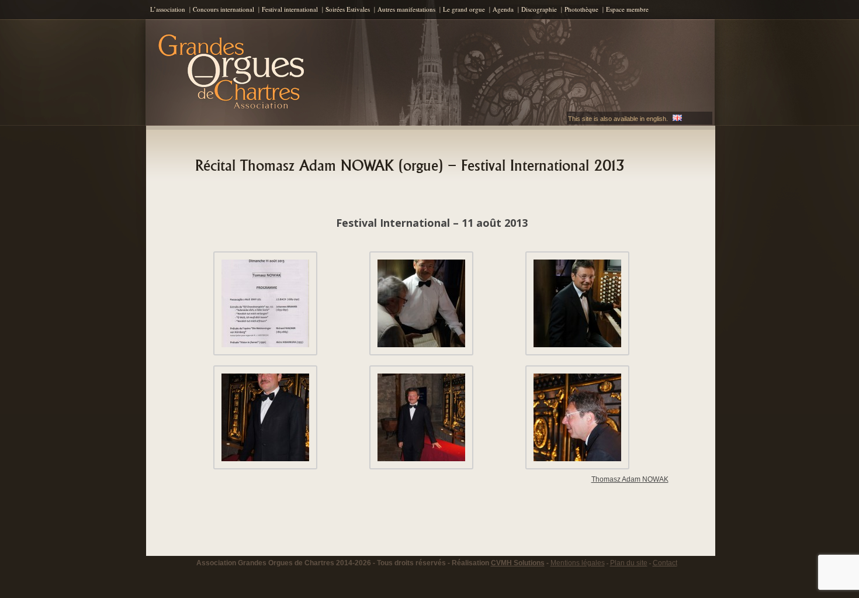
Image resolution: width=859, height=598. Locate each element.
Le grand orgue (464, 9)
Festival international (290, 9)
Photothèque (581, 9)
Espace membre (627, 9)
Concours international (223, 9)
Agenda (503, 9)
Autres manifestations (406, 9)
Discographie (539, 9)
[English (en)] (677, 118)
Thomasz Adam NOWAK (630, 479)
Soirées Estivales (347, 9)
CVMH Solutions (518, 563)
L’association (167, 9)
